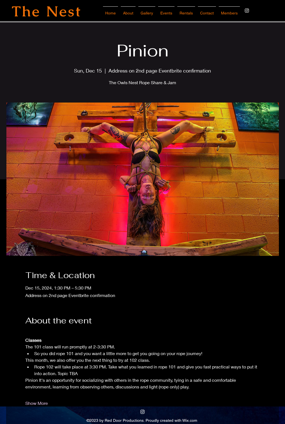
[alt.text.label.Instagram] (247, 10)
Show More (36, 403)
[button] (166, 10)
